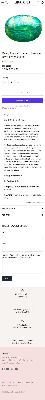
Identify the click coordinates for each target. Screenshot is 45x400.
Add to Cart (22, 92)
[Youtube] (7, 369)
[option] (22, 27)
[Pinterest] (16, 369)
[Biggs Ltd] (22, 2)
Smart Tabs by (37, 202)
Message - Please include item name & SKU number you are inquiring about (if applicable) (21, 256)
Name (4, 232)
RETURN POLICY (8, 208)
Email (4, 243)
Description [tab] (7, 115)
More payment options (22, 106)
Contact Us (20, 382)
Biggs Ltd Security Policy (9, 385)
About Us (11, 382)
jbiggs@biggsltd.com (15, 363)
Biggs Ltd (10, 392)
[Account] (37, 2)
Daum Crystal (9, 61)
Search (4, 382)
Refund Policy (30, 382)
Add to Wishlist (10, 108)
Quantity (5, 77)
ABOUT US (6, 215)
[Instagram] (12, 369)
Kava (42, 202)
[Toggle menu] (2, 2)
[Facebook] (3, 369)
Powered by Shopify (20, 392)
